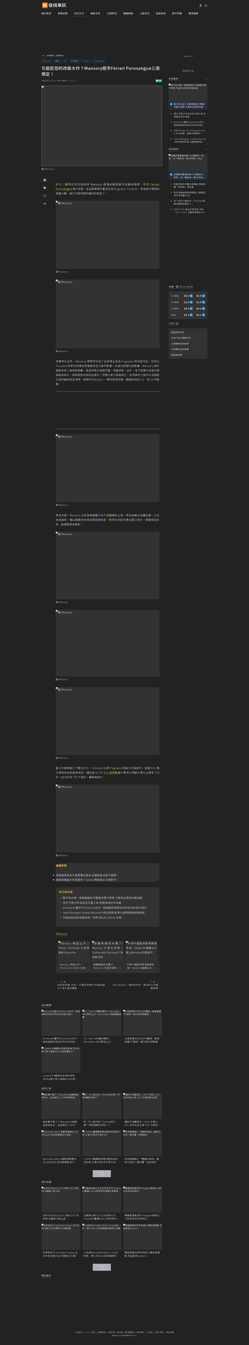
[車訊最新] (206, 79)
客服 (93, 1332)
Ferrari (86, 60)
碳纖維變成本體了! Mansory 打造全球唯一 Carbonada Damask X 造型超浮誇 (107, 966)
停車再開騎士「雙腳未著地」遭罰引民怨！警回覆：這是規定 (142, 1160)
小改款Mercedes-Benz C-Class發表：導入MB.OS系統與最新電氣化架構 (101, 1254)
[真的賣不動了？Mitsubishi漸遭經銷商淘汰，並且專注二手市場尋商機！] (61, 1106)
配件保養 (177, 13)
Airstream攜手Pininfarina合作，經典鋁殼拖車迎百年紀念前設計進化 (105, 907)
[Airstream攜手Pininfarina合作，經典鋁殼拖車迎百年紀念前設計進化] (61, 1023)
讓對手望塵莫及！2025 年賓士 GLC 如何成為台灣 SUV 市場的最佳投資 (142, 1123)
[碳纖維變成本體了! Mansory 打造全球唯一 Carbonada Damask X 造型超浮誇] (107, 951)
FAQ (87, 1332)
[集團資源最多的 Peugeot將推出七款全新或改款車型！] (142, 1200)
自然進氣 (75, 60)
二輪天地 (144, 13)
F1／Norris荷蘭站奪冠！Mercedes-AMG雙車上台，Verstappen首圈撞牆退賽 (98, 1040)
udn (43, 55)
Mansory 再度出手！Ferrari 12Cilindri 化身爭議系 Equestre (74, 966)
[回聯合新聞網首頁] (45, 5)
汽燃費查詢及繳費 (180, 349)
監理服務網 (176, 354)
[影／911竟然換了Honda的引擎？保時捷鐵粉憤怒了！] (101, 1106)
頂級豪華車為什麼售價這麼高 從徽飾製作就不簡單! (86, 875)
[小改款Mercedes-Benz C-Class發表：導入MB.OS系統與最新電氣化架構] (101, 1237)
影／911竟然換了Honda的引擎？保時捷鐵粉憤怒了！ (99, 1123)
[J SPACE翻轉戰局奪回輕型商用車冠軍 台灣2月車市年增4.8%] (101, 1143)
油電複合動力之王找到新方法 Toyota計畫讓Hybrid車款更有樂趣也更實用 (101, 1217)
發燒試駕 (63, 13)
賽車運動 (193, 13)
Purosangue (99, 60)
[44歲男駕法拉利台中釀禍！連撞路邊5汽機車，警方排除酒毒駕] (142, 1023)
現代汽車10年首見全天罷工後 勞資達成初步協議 (92, 903)
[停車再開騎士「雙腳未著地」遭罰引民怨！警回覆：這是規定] (142, 1143)
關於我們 (159, 1332)
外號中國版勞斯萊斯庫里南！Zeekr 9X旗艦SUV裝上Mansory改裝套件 (140, 966)
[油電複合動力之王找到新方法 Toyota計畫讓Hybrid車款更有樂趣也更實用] (101, 1200)
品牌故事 (161, 13)
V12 (65, 60)
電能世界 (95, 13)
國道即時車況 (177, 332)
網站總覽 (170, 1332)
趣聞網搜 (128, 13)
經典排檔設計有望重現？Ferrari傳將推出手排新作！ (87, 880)
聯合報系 (140, 1332)
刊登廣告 (79, 1332)
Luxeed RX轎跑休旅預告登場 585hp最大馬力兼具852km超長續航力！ (60, 1077)
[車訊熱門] (206, 149)
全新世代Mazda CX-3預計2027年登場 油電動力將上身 (61, 1217)
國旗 (57, 60)
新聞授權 (101, 1332)
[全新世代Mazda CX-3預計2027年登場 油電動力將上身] (61, 1200)
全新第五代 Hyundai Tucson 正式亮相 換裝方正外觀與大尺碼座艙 (60, 1254)
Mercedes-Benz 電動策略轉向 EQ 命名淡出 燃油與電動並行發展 (60, 1160)
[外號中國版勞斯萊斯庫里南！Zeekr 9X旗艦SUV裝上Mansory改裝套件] (141, 951)
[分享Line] (45, 188)
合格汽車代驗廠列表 (181, 337)
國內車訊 (46, 13)
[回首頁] (57, 5)
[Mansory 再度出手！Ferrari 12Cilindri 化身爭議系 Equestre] (73, 951)
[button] (206, 5)
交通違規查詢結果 (180, 343)
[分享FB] (45, 180)
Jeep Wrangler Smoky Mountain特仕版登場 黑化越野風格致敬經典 (104, 912)
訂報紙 (150, 1332)
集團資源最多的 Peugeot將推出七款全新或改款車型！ (142, 1217)
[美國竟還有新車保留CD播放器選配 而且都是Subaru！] (142, 1237)
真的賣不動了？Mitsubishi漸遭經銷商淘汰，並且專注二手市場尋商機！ (60, 1123)
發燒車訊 (50, 55)
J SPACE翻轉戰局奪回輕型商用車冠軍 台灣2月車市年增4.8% (101, 1160)
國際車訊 (79, 13)
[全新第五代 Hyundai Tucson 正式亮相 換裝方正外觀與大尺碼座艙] (61, 1237)
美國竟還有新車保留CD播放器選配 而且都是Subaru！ (142, 1254)
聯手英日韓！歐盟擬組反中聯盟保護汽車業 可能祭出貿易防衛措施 (103, 898)
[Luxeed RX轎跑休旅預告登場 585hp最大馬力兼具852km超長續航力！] (61, 1060)
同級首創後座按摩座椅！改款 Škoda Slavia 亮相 (92, 917)
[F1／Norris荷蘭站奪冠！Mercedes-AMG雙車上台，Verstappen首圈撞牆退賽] (101, 1023)
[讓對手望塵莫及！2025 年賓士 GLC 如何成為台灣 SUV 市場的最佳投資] (142, 1106)
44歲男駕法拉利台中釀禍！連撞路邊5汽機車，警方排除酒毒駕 (142, 1040)
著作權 (120, 1332)
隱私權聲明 (129, 1332)
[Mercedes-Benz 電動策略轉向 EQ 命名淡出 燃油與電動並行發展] (61, 1143)
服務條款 (112, 1332)
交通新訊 (112, 13)
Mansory (47, 60)
